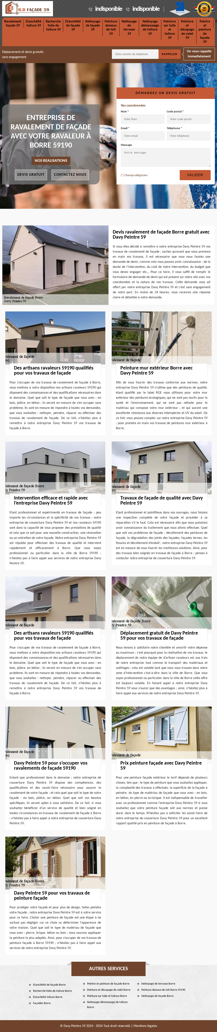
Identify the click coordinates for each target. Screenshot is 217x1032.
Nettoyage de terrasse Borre (158, 983)
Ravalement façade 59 (12, 23)
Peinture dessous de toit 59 (111, 28)
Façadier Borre (42, 1003)
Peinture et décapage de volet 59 (187, 30)
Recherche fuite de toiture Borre (52, 991)
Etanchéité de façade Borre (49, 984)
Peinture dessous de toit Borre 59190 (163, 990)
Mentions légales (145, 1026)
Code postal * (175, 111)
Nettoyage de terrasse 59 (129, 28)
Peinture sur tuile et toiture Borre (107, 996)
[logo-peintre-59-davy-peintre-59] (27, 8)
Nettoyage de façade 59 (92, 25)
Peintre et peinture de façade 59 (205, 32)
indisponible (108, 9)
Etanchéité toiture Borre (47, 997)
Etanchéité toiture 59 (33, 23)
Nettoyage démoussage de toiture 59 (150, 28)
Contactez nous (70, 175)
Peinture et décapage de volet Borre (108, 990)
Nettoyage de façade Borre (157, 996)
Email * (125, 128)
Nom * (125, 111)
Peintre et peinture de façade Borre (108, 983)
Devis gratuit (31, 175)
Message (126, 145)
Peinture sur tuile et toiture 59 (169, 30)
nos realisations (51, 161)
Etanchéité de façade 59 (73, 25)
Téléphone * (174, 128)
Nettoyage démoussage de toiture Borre (107, 1005)
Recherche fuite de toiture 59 (53, 25)
